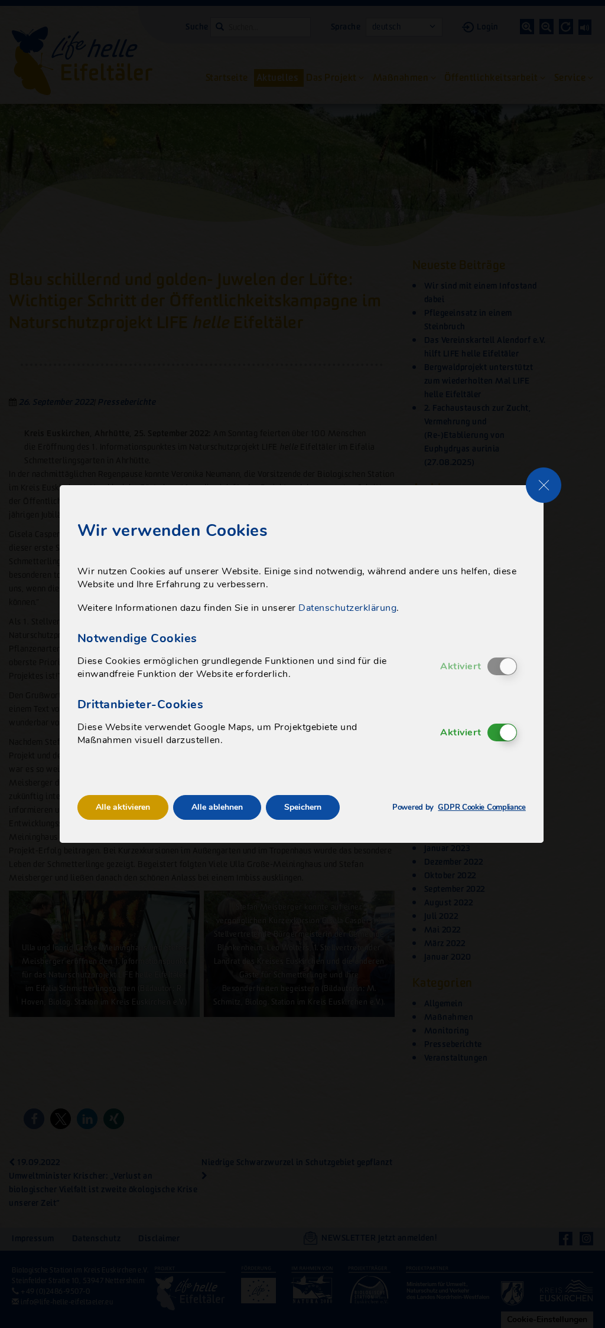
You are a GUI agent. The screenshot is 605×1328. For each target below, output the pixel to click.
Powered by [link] (459, 808)
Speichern (302, 807)
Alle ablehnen (217, 807)
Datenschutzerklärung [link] (347, 607)
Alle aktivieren (123, 807)
